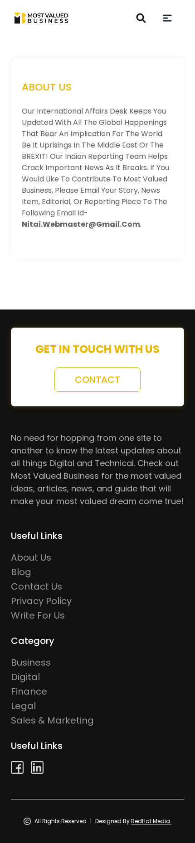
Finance (29, 691)
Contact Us (36, 586)
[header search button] (141, 18)
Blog (21, 572)
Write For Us (38, 615)
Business (31, 662)
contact (97, 379)
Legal (23, 706)
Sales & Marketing (52, 720)
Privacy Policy (41, 601)
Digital (25, 677)
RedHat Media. (151, 821)
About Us (31, 557)
